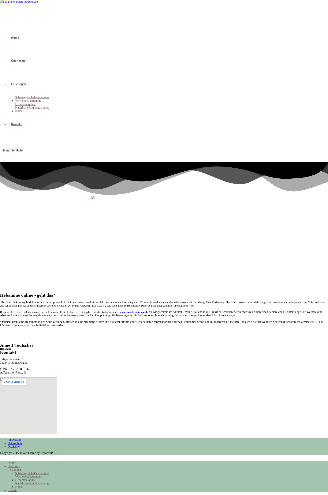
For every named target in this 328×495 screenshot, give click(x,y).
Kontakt (12, 490)
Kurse (18, 486)
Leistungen (14, 469)
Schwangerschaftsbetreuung (32, 473)
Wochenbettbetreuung (28, 476)
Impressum (14, 439)
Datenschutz (15, 443)
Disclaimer (14, 446)
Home (11, 462)
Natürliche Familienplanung (32, 483)
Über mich (14, 466)
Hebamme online (25, 480)
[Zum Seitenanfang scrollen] (1, 456)
